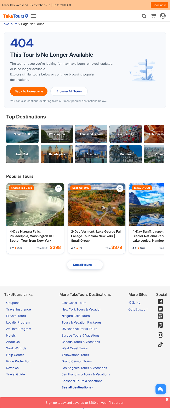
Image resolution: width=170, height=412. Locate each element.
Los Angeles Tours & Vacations (84, 368)
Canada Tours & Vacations (81, 342)
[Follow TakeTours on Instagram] (160, 335)
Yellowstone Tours (75, 355)
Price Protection (18, 361)
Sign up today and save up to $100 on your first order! (85, 403)
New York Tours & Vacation (81, 309)
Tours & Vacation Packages (82, 322)
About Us (13, 342)
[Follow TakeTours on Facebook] (160, 302)
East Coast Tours (74, 303)
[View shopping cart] (153, 15)
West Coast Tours (75, 348)
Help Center (15, 355)
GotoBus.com (138, 309)
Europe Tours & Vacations (81, 335)
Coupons (12, 303)
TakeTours (9, 24)
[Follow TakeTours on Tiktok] (160, 344)
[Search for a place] (144, 16)
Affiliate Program (18, 329)
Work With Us (16, 348)
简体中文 (135, 303)
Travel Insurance (18, 309)
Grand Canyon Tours (77, 361)
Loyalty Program (18, 322)
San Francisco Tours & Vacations (86, 374)
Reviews (12, 368)
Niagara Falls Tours (76, 316)
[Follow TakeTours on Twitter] (160, 309)
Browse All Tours (69, 91)
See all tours (82, 265)
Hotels (11, 335)
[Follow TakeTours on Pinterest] (160, 325)
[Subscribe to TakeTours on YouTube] (160, 316)
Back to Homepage (29, 91)
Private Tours (16, 316)
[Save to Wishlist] (58, 188)
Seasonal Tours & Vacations (82, 381)
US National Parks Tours (79, 329)
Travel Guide (15, 374)
